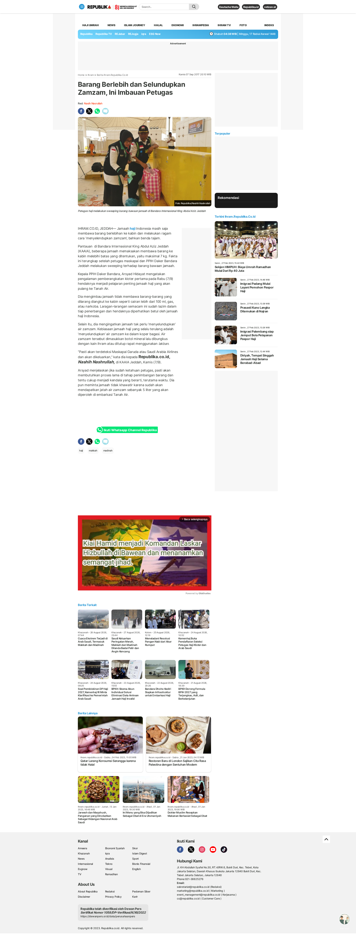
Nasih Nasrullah (93, 103)
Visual (108, 869)
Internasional (85, 863)
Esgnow (83, 869)
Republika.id (250, 7)
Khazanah (84, 853)
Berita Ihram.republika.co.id (112, 74)
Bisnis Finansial (141, 863)
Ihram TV (224, 25)
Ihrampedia (200, 25)
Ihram (91, 74)
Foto (243, 25)
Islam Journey (134, 25)
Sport (135, 858)
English (136, 869)
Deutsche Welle (228, 7)
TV (79, 874)
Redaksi (110, 891)
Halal (158, 25)
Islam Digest (139, 853)
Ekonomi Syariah (115, 848)
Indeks (269, 25)
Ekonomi (178, 25)
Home (81, 74)
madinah (108, 450)
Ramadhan (111, 874)
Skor (135, 848)
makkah (93, 450)
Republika (86, 33)
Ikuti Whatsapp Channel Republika (130, 430)
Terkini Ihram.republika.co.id (235, 216)
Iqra (107, 853)
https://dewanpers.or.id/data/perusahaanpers (107, 916)
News (111, 25)
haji (132, 228)
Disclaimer (84, 896)
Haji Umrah (90, 25)
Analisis (109, 858)
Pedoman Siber (141, 891)
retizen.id (270, 7)
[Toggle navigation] (82, 7)
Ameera (82, 848)
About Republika (88, 891)
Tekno (108, 863)
